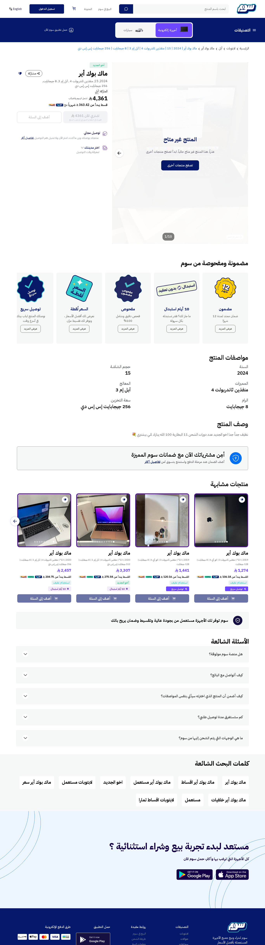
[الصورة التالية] (119, 153)
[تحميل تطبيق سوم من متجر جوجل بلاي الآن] (196, 874)
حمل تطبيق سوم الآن (55, 30)
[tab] (174, 30)
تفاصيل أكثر (27, 138)
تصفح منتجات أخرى (180, 165)
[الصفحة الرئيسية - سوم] (246, 9)
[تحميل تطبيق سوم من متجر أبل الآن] (232, 874)
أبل (97, 91)
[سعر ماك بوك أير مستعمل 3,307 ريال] (103, 520)
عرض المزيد (225, 329)
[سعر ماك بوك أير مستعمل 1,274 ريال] (221, 520)
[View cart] (74, 8)
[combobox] (174, 9)
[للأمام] (15, 521)
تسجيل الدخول (47, 9)
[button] (126, 9)
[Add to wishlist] (20, 73)
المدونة (88, 9)
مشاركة (32, 73)
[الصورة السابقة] (241, 153)
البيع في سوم (104, 9)
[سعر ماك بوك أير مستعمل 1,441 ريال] (162, 520)
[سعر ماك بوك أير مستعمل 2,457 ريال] (44, 520)
